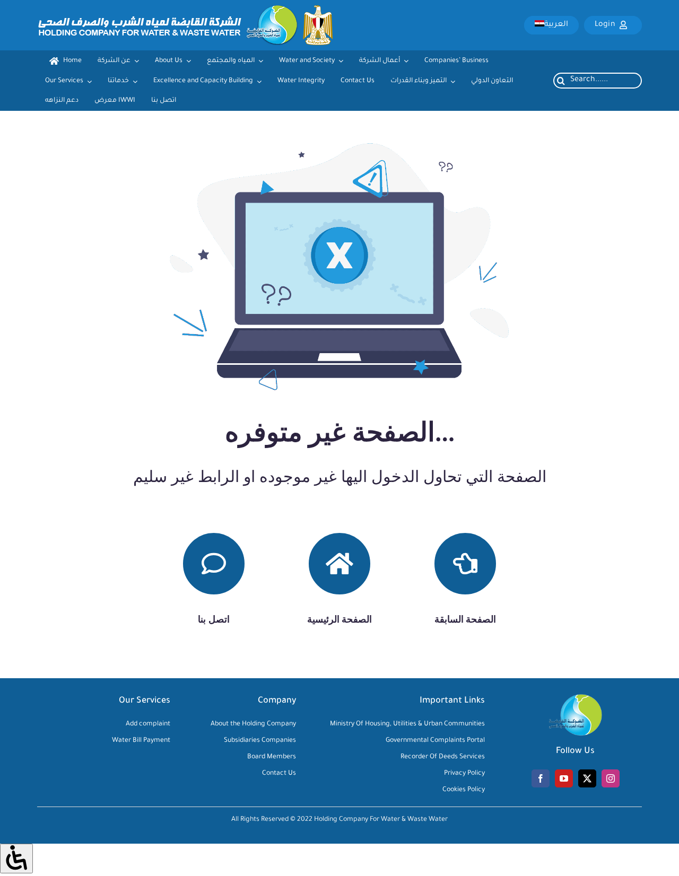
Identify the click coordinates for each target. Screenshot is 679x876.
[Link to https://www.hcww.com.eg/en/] (339, 563)
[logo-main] (185, 10)
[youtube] (564, 778)
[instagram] (611, 778)
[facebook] (541, 778)
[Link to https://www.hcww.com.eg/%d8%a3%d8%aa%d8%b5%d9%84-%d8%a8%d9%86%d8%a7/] (214, 563)
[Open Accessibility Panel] (16, 858)
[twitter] (587, 778)
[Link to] (465, 563)
